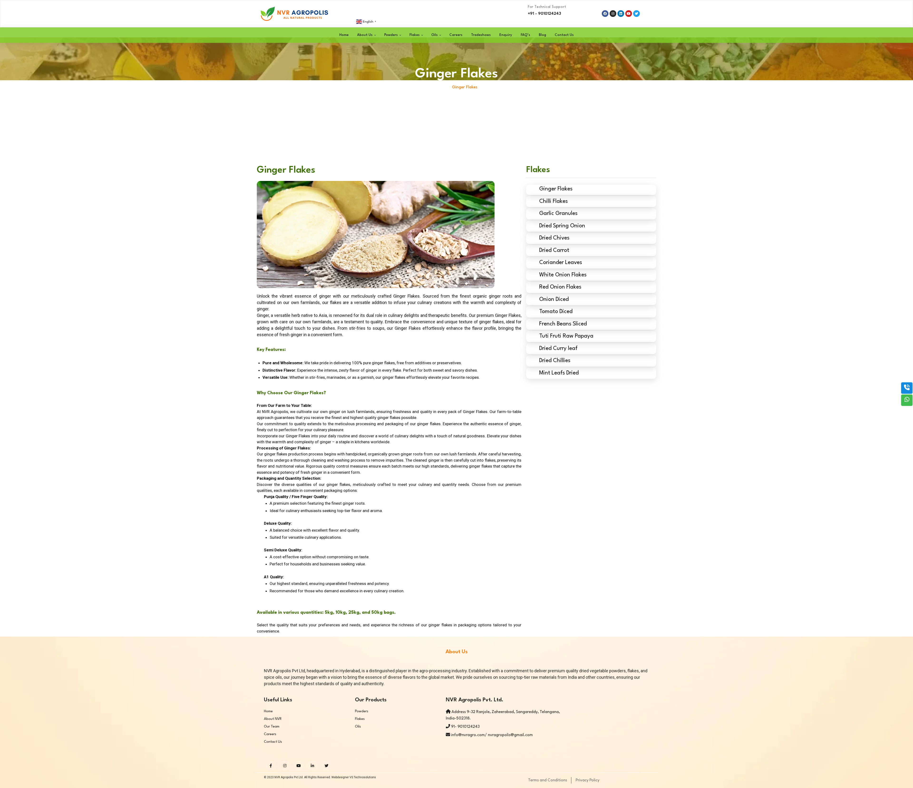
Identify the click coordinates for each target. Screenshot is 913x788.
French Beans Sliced (563, 324)
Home (441, 87)
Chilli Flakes (553, 201)
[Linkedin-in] (312, 765)
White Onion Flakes (563, 275)
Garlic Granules (558, 213)
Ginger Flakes (556, 189)
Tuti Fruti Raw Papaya (566, 336)
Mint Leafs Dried (559, 373)
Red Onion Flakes (560, 287)
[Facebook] (605, 13)
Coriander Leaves (560, 262)
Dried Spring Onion (562, 226)
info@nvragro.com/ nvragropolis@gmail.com (491, 735)
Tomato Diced (556, 311)
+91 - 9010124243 (544, 14)
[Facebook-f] (270, 765)
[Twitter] (326, 765)
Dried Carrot (554, 250)
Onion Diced (554, 299)
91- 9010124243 (465, 727)
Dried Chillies (554, 361)
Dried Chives (554, 238)
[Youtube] (298, 765)
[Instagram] (613, 13)
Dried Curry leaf (559, 348)
